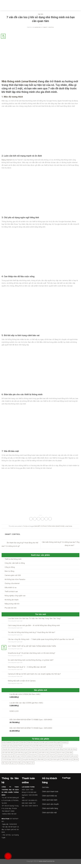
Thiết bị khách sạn (11, 592)
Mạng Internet (7, 160)
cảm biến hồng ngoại (21, 752)
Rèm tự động (9, 571)
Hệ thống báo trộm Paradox (15, 579)
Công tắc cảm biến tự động (15, 563)
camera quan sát (7, 746)
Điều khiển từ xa (10, 588)
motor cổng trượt (51, 756)
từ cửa (47, 759)
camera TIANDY (18, 746)
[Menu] (3, 5)
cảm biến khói (33, 752)
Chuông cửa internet (12, 583)
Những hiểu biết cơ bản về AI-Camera (21, 681)
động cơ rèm (30, 763)
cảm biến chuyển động (56, 749)
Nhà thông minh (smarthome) (19, 81)
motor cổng (41, 756)
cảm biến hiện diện (7, 752)
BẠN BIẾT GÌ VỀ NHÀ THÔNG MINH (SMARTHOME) (50, 526)
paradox (60, 756)
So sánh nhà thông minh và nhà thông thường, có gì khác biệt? (30, 660)
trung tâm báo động (28, 759)
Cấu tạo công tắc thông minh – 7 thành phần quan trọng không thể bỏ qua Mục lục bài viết (41, 639)
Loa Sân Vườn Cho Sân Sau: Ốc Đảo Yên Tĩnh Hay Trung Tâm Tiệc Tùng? (34, 618)
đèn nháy (4, 763)
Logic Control (20, 756)
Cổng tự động (10, 567)
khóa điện (69, 752)
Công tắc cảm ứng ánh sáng (10, 749)
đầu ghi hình (13, 763)
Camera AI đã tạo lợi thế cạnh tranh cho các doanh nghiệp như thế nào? (34, 674)
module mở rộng (31, 756)
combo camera (48, 746)
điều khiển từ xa (67, 759)
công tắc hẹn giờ (25, 749)
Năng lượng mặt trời (12, 604)
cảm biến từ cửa (43, 752)
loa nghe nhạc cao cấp (8, 756)
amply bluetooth (6, 742)
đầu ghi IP (22, 763)
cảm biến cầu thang (70, 749)
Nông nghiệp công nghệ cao (15, 596)
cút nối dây (35, 749)
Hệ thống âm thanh (11, 600)
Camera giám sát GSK (13, 575)
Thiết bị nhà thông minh (13, 559)
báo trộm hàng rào (33, 742)
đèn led (76, 759)
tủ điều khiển (40, 759)
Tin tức (40, 14)
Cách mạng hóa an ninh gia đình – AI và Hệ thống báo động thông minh (34, 625)
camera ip (65, 742)
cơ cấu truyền (44, 749)
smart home (68, 526)
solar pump (74, 756)
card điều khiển (37, 746)
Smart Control (48, 27)
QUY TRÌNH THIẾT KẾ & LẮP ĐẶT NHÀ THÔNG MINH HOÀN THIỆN (32, 646)
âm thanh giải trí (56, 759)
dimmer (52, 752)
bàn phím (16, 742)
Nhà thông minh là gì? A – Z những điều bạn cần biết (27, 667)
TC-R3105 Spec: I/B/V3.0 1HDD (11, 759)
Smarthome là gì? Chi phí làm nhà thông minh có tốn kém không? (31, 653)
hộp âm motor (61, 752)
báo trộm (23, 742)
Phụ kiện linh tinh (10, 608)
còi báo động (58, 746)
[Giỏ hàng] (78, 5)
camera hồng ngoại (54, 742)
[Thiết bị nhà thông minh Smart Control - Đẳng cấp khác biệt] (40, 5)
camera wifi (28, 746)
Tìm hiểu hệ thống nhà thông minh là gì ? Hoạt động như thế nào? (31, 632)
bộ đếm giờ (43, 742)
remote (67, 756)
